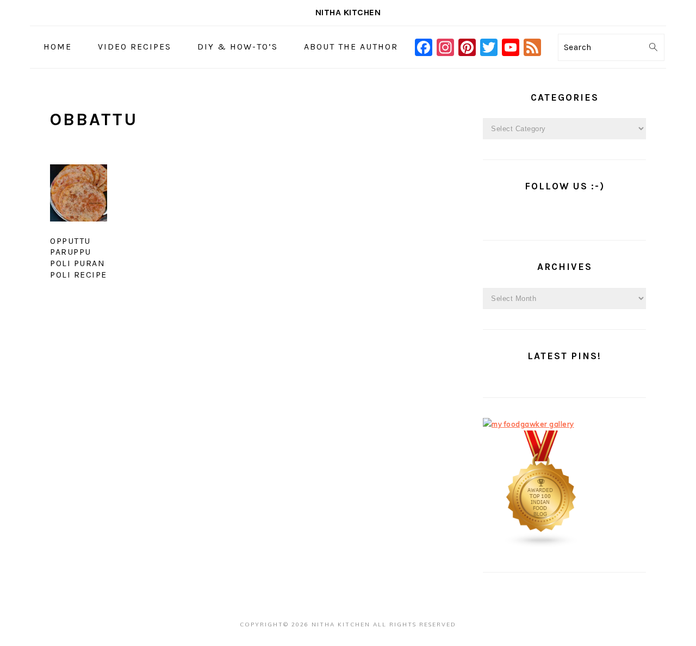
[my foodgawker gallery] (528, 424)
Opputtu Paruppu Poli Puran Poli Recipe (78, 258)
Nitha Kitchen (348, 12)
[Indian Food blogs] (541, 545)
